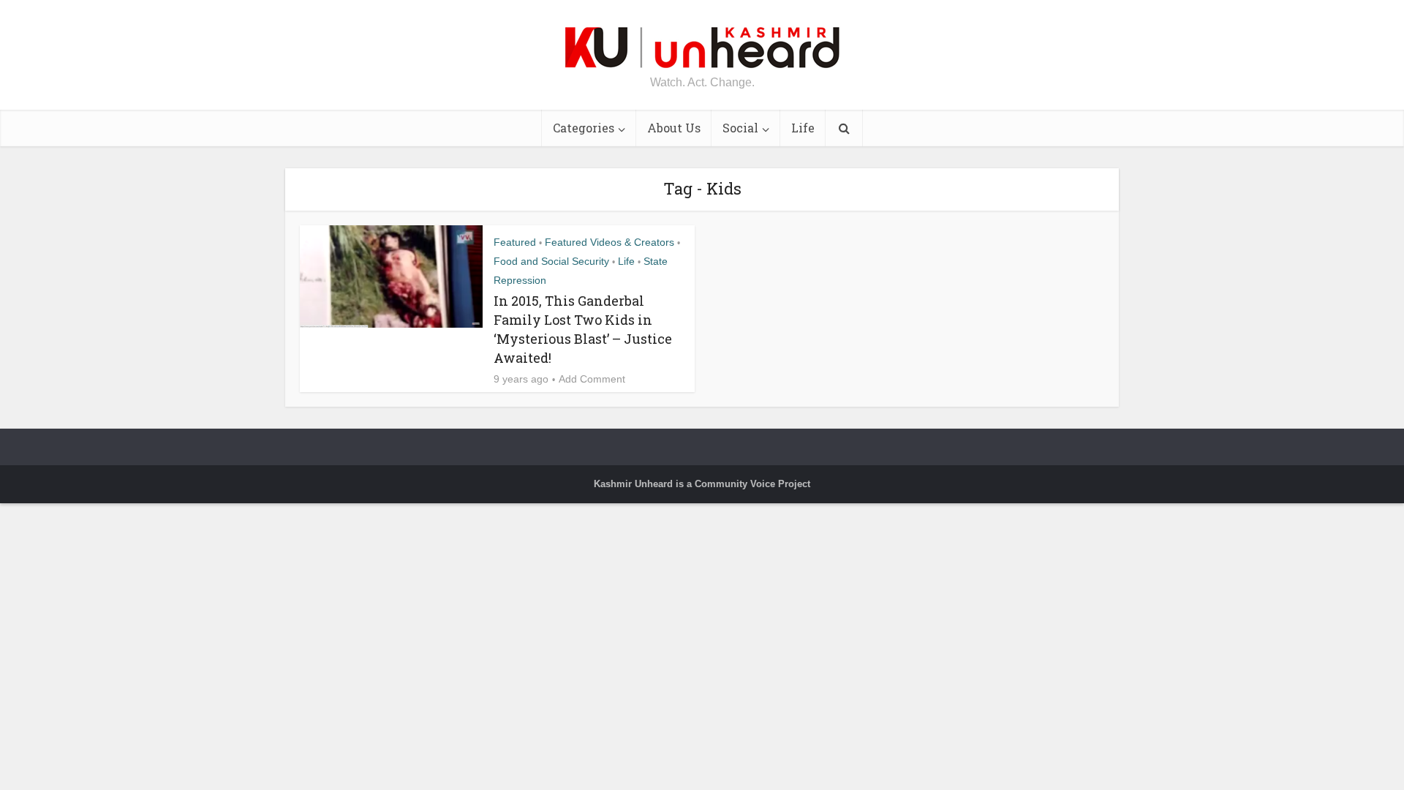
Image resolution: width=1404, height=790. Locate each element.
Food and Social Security (551, 261)
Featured (515, 242)
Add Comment (592, 379)
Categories (583, 127)
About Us (674, 127)
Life (803, 127)
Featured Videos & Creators (609, 242)
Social (740, 127)
